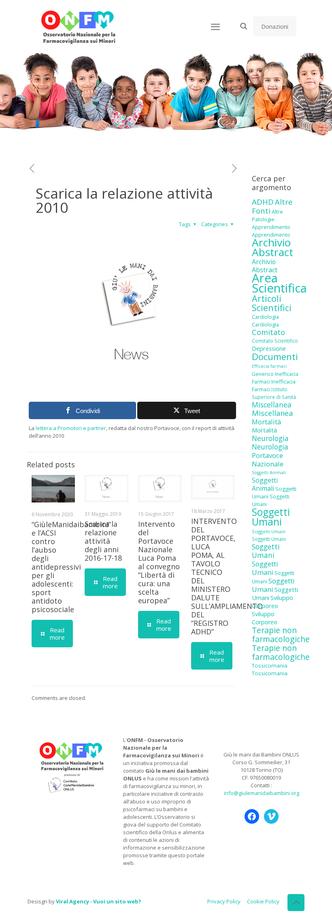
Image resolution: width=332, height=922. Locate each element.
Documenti (275, 356)
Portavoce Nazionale (267, 459)
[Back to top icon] (295, 902)
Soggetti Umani (271, 516)
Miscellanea (272, 404)
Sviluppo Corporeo (272, 602)
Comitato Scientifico (275, 340)
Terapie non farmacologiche (281, 634)
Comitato (268, 332)
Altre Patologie (267, 215)
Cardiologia (265, 316)
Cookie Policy (263, 901)
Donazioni (274, 26)
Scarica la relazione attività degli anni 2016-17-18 (103, 541)
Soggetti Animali (269, 472)
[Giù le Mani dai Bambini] (78, 26)
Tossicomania (269, 665)
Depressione (269, 348)
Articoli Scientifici (272, 303)
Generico (263, 374)
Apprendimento (271, 227)
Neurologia (270, 438)
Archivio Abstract (272, 247)
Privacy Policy (223, 901)
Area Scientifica (279, 283)
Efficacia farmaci (269, 366)
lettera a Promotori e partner (71, 428)
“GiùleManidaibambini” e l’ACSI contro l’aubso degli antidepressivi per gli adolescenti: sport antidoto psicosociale (71, 566)
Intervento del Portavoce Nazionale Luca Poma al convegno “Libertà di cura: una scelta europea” (159, 562)
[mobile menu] (215, 26)
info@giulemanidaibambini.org (261, 793)
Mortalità (266, 421)
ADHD (263, 202)
